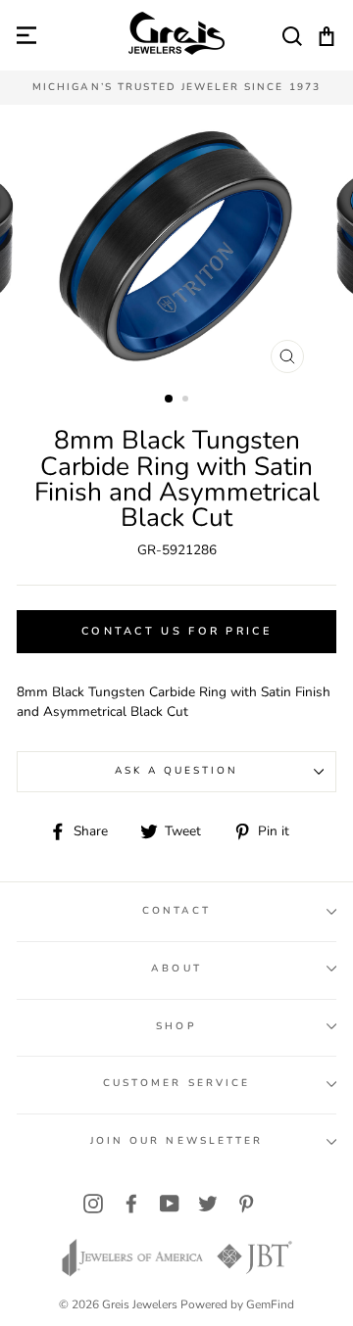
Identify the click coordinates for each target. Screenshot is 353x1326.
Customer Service (176, 1083)
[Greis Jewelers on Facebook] (131, 1204)
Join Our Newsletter (176, 1141)
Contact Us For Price (176, 631)
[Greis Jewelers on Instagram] (93, 1204)
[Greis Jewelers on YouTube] (169, 1204)
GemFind (270, 1304)
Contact (176, 911)
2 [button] (187, 400)
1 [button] (170, 399)
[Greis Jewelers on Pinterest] (246, 1204)
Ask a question (177, 771)
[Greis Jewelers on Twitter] (208, 1204)
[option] (176, 87)
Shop (176, 1026)
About (176, 968)
